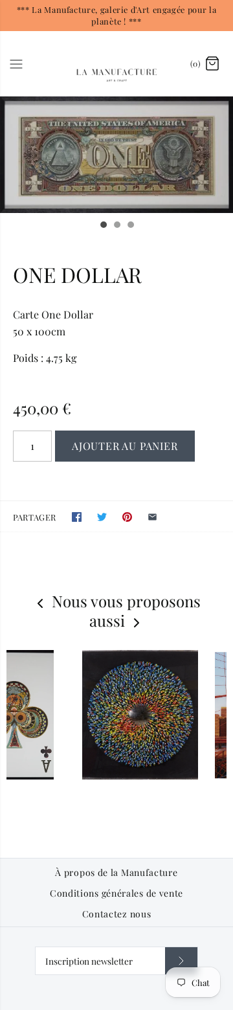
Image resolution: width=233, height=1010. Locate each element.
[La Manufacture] (117, 63)
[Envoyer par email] (152, 517)
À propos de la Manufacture (116, 872)
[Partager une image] (127, 517)
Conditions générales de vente (116, 893)
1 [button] (102, 225)
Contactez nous (116, 914)
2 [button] (116, 225)
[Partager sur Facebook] (77, 517)
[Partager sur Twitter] (102, 517)
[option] (116, 154)
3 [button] (130, 225)
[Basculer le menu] (16, 63)
